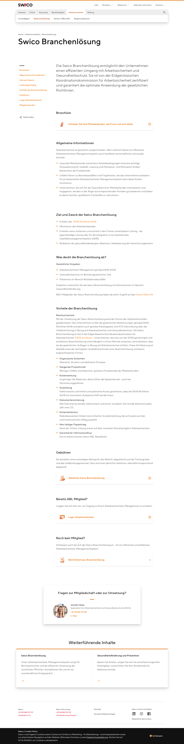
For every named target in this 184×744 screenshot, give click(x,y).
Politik (32, 12)
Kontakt (97, 709)
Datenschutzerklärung (97, 737)
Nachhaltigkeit (58, 12)
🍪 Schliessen (156, 736)
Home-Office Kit (144, 294)
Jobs (96, 5)
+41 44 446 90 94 (63, 712)
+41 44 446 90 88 (78, 612)
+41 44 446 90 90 (25, 712)
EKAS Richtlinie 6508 (84, 222)
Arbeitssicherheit (76, 12)
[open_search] (164, 12)
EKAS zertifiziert (84, 338)
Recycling (43, 12)
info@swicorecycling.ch (66, 715)
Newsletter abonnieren (141, 719)
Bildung (90, 12)
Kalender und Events (143, 5)
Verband (21, 12)
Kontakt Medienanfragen (105, 714)
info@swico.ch (24, 715)
